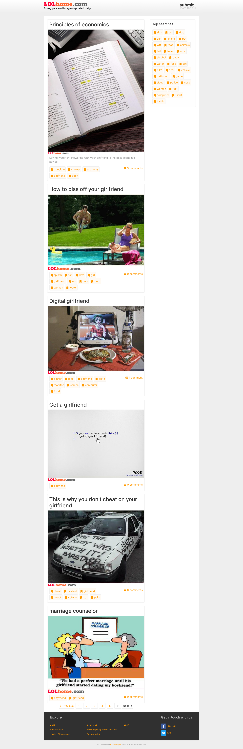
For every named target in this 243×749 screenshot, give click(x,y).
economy (92, 169)
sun (73, 281)
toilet (170, 51)
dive (81, 275)
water (73, 287)
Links (52, 725)
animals (184, 45)
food (56, 391)
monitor (58, 385)
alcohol (161, 57)
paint (96, 597)
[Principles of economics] (96, 91)
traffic (160, 101)
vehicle (72, 597)
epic (183, 51)
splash (57, 275)
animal (171, 38)
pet (183, 38)
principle (59, 169)
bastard (72, 591)
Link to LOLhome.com (60, 734)
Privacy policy (93, 734)
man (85, 281)
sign (159, 32)
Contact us (92, 725)
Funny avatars (56, 729)
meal (70, 378)
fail (158, 51)
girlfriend (59, 175)
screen (74, 385)
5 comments (134, 168)
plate (101, 378)
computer (90, 385)
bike (159, 70)
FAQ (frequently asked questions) (102, 729)
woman (58, 287)
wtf (158, 45)
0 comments (134, 273)
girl (92, 275)
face (173, 63)
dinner (57, 378)
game (179, 76)
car (85, 597)
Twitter (169, 733)
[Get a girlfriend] (96, 445)
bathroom (162, 76)
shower (75, 169)
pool (97, 281)
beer (171, 70)
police (173, 82)
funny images (115, 744)
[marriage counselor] (96, 654)
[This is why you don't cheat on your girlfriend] (96, 548)
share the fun (188, 6)
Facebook (171, 726)
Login (126, 725)
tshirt (178, 95)
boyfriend (59, 698)
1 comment (135, 377)
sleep (159, 82)
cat (170, 32)
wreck (57, 597)
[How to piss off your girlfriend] (96, 232)
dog (181, 32)
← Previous (67, 705)
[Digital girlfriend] (96, 339)
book (74, 175)
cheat (57, 591)
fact (175, 88)
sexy (186, 82)
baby (175, 57)
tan (70, 275)
